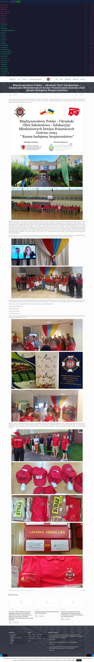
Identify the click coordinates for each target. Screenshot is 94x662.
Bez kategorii (13, 634)
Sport (12, 643)
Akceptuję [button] (79, 660)
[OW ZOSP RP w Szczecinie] (48, 78)
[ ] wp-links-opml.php (5, 60)
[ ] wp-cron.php (4, 58)
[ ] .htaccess (3, 26)
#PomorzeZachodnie (80, 231)
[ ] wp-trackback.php (5, 73)
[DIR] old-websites (4, 13)
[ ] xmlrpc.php (3, 75)
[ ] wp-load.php (4, 62)
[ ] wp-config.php (4, 56)
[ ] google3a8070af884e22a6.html (7, 30)
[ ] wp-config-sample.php (6, 53)
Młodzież (12, 640)
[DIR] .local (3, 17)
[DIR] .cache (3, 21)
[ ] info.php (3, 34)
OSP (12, 642)
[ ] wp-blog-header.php (5, 49)
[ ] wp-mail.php (4, 66)
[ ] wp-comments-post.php (6, 51)
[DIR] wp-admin (4, 9)
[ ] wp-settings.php (4, 68)
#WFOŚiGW (21, 231)
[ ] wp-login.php (4, 64)
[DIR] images (3, 15)
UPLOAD (18, 1)
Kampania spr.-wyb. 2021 (16, 637)
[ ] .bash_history (4, 24)
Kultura (12, 639)
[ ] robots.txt (3, 41)
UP (13, 1)
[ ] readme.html (4, 39)
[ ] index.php (3, 32)
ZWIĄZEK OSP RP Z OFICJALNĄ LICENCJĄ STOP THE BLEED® (47, 612)
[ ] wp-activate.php (4, 45)
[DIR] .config (3, 19)
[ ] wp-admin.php (4, 47)
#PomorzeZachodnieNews (14, 232)
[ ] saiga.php (3, 43)
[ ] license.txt (3, 36)
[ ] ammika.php (4, 28)
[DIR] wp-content (4, 7)
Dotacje (12, 636)
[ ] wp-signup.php (4, 70)
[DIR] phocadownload (5, 11)
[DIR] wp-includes (4, 4)
